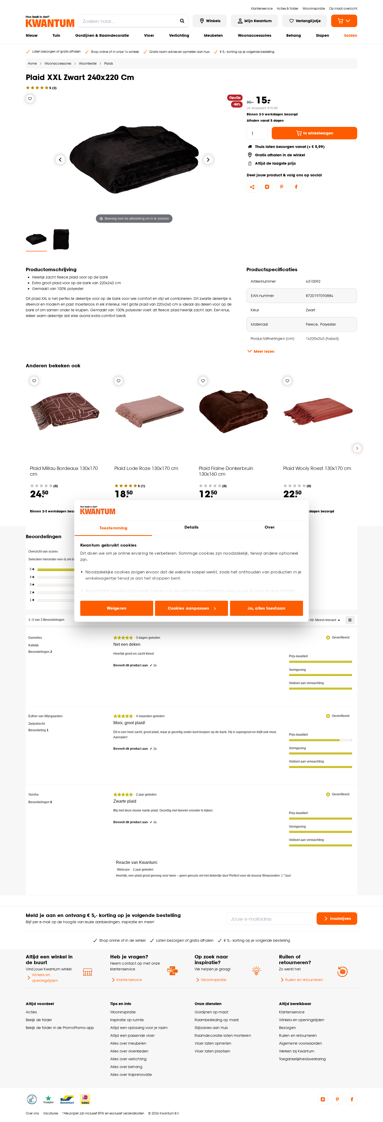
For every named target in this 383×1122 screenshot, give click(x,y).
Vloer (149, 35)
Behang (293, 35)
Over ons (32, 1113)
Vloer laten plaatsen (212, 1051)
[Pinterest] (281, 187)
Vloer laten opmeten (213, 1043)
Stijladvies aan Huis (211, 1027)
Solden (350, 35)
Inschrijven (340, 918)
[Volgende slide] (357, 448)
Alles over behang (126, 1066)
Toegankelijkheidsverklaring (302, 1059)
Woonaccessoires (254, 35)
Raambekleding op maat (217, 1020)
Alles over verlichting (128, 1059)
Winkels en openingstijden (45, 977)
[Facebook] (296, 187)
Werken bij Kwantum (296, 1051)
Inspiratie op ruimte (127, 1020)
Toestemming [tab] (113, 527)
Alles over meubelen (128, 1043)
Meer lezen (264, 351)
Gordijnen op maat (211, 1012)
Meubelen (213, 35)
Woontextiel (87, 63)
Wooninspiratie (213, 979)
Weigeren (116, 608)
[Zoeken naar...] (182, 21)
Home (32, 63)
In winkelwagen (318, 133)
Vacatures (50, 1113)
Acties (31, 1012)
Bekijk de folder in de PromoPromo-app (60, 1027)
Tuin (56, 35)
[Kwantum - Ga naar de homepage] (50, 21)
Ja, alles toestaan (266, 608)
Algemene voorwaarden (300, 1043)
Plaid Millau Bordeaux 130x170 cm (64, 471)
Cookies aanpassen (188, 608)
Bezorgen (287, 1027)
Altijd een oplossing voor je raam (139, 1027)
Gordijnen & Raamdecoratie (102, 35)
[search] (133, 21)
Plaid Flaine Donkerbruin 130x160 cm (226, 471)
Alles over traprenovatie (131, 1074)
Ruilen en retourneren (304, 979)
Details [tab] (191, 527)
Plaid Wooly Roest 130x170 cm (317, 468)
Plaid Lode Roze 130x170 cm (146, 468)
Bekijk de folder (39, 1020)
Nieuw (32, 35)
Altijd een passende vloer (132, 1035)
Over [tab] (270, 527)
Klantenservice (129, 979)
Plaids (108, 63)
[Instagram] (267, 187)
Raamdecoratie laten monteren (223, 1035)
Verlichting (179, 35)
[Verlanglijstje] (30, 99)
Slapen (322, 35)
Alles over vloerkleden (129, 1051)
